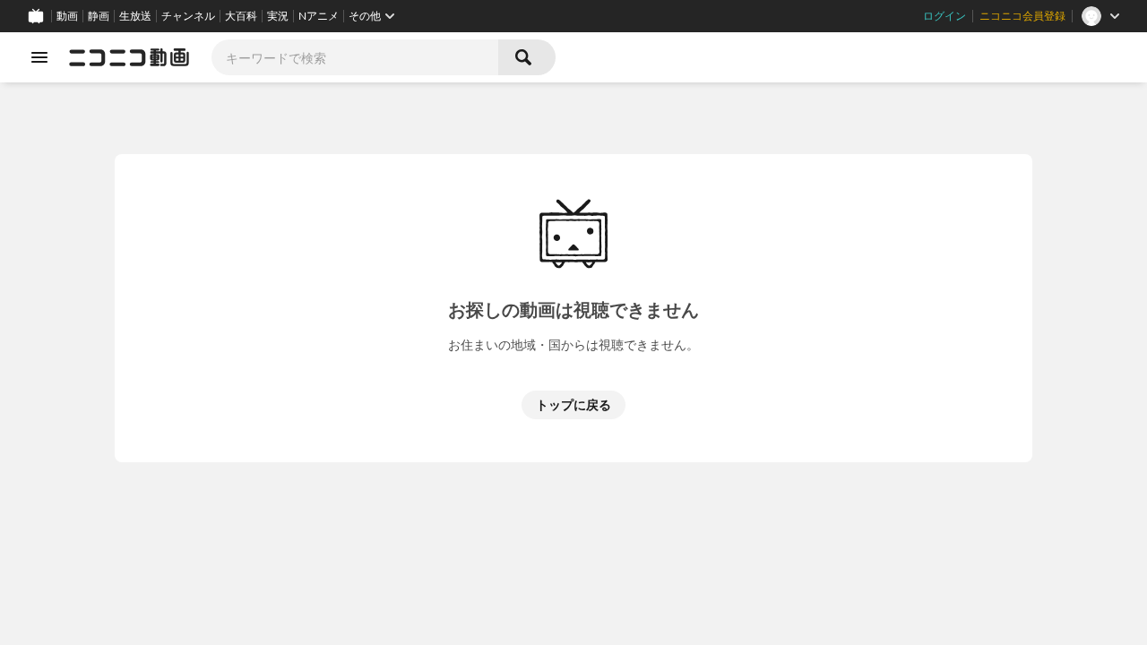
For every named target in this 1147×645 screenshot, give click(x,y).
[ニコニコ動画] (129, 57)
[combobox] (354, 57)
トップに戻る (573, 404)
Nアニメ (318, 16)
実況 (278, 16)
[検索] (527, 57)
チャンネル (188, 16)
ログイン (944, 16)
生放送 (135, 16)
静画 (98, 16)
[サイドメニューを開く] (39, 57)
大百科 (241, 16)
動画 (67, 16)
